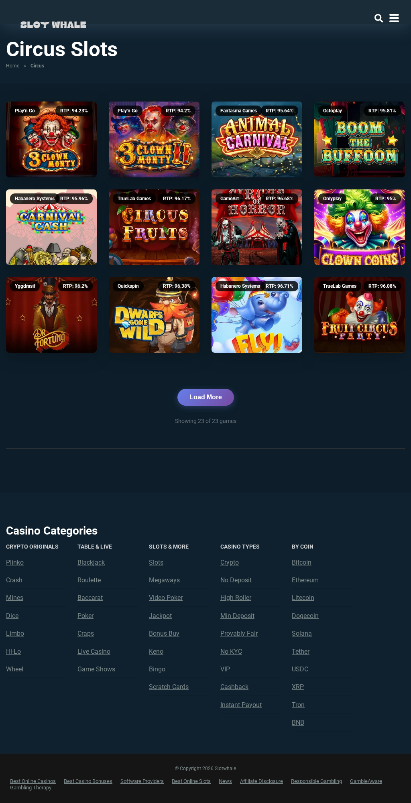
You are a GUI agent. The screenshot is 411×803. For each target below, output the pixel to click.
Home (12, 66)
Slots (156, 562)
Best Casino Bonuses (88, 781)
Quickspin (128, 286)
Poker (85, 616)
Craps (85, 633)
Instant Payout (241, 705)
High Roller (235, 598)
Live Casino (93, 651)
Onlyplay (332, 198)
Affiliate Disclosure (261, 781)
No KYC (231, 651)
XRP (298, 687)
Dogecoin (305, 616)
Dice (12, 616)
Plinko (15, 562)
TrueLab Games (134, 198)
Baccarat (90, 598)
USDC (300, 669)
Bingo (157, 669)
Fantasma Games (238, 111)
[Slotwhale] (53, 23)
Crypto (229, 562)
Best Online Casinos (33, 781)
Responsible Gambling (316, 781)
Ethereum (305, 580)
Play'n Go (25, 111)
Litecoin (303, 598)
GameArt (229, 198)
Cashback (234, 687)
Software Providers (142, 781)
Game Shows (96, 669)
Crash (14, 580)
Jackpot (160, 616)
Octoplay (332, 111)
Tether (300, 651)
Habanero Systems (35, 198)
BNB (298, 722)
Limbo (15, 633)
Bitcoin (301, 562)
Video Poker (166, 598)
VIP (225, 669)
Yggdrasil (25, 286)
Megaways (164, 580)
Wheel (14, 669)
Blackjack (91, 562)
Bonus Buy (164, 633)
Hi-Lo (13, 651)
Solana (302, 633)
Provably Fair (239, 633)
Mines (14, 598)
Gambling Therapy (30, 788)
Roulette (89, 580)
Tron (298, 705)
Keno (156, 651)
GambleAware (366, 781)
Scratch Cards (169, 687)
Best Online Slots (191, 781)
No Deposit (236, 580)
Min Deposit (237, 616)
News (225, 781)
